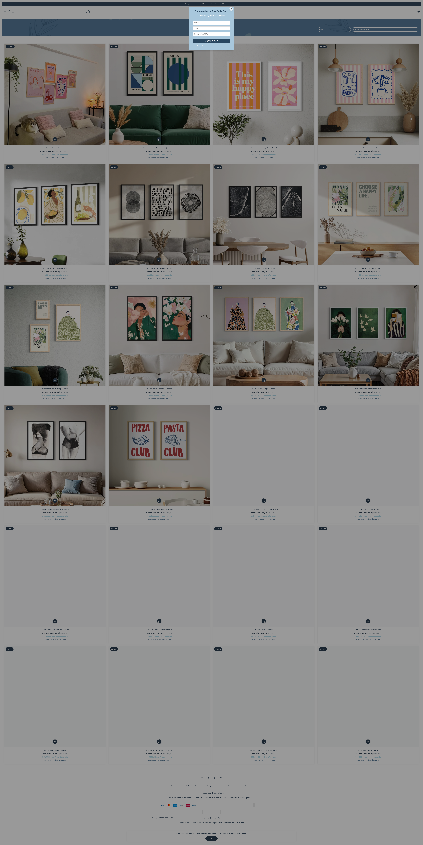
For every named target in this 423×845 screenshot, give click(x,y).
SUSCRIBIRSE (211, 41)
